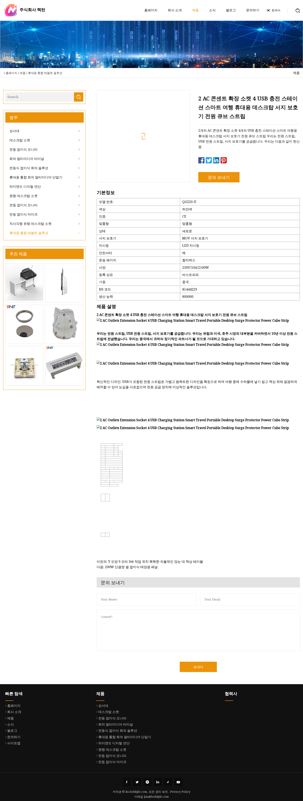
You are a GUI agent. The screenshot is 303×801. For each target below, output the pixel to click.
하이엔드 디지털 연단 (25, 186)
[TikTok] (168, 782)
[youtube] (178, 782)
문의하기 (252, 10)
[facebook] (127, 782)
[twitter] (137, 782)
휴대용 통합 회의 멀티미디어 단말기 (35, 177)
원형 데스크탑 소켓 (23, 196)
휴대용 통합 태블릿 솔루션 (45, 73)
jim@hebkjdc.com (156, 797)
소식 (212, 10)
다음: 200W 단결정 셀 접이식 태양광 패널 (127, 567)
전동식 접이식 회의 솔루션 (28, 168)
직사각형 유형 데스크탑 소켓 (30, 223)
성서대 (14, 131)
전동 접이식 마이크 (23, 214)
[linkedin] (158, 782)
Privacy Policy (180, 792)
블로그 (231, 10)
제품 (195, 10)
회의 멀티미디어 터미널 (26, 158)
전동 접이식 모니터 (23, 149)
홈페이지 (150, 10)
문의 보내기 (219, 177)
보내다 (198, 667)
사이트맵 (13, 743)
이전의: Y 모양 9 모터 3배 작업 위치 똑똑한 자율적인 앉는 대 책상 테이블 (150, 561)
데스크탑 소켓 (19, 140)
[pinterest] (147, 782)
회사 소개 (175, 10)
